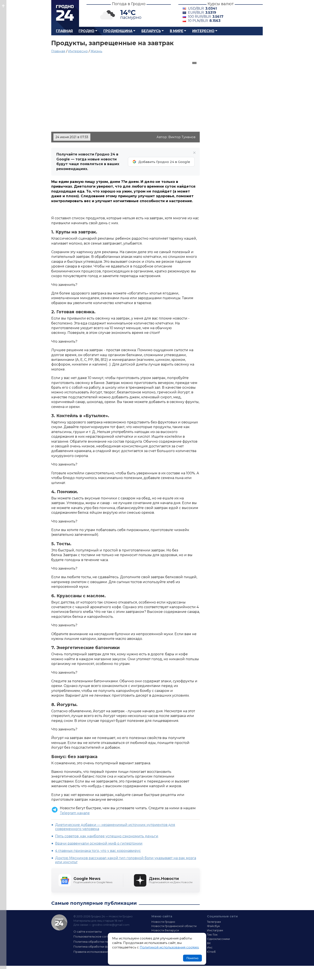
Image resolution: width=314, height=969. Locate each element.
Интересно (203, 31)
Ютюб (211, 951)
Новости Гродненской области (174, 926)
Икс (210, 947)
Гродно (86, 31)
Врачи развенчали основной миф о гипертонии (98, 843)
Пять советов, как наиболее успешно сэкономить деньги (106, 836)
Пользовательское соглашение (96, 936)
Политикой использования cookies (169, 947)
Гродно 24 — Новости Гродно (59, 922)
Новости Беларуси (165, 930)
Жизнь (96, 51)
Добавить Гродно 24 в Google (164, 162)
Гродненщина (117, 31)
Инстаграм (215, 930)
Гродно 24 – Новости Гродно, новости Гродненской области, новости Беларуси (65, 13)
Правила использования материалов (100, 951)
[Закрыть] (194, 153)
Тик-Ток (212, 934)
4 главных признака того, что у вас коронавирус (98, 851)
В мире (176, 31)
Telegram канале (75, 813)
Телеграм (214, 921)
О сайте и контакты (87, 931)
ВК (209, 943)
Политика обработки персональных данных (105, 941)
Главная (64, 31)
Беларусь (151, 31)
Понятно (192, 958)
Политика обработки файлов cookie (99, 946)
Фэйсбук (213, 926)
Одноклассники (218, 939)
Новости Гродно (163, 921)
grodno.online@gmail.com (110, 924)
